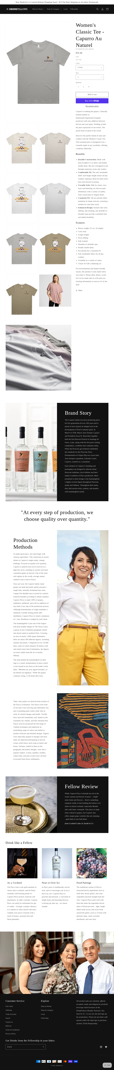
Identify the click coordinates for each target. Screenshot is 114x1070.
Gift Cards (9, 1006)
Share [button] (80, 290)
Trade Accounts (11, 1014)
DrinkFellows (59, 1065)
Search (8, 1018)
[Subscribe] (43, 1046)
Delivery (9, 1026)
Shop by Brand (46, 1006)
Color (77, 63)
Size (77, 73)
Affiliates (9, 1010)
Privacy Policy (11, 1034)
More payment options (92, 106)
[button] (97, 9)
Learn (43, 1014)
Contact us (9, 1022)
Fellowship (45, 1018)
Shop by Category (47, 1010)
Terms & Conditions (13, 1030)
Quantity (78, 82)
